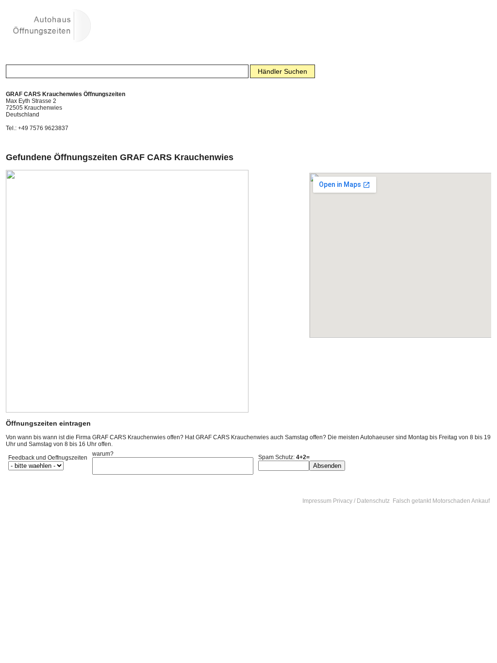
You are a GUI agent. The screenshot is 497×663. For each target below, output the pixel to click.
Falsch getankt (412, 500)
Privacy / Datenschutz (361, 500)
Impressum (316, 500)
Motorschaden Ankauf (461, 500)
